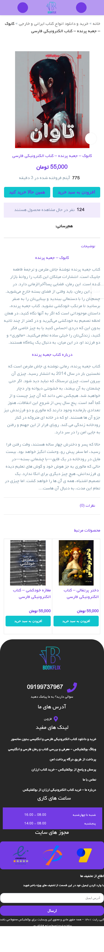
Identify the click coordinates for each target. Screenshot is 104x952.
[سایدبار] (97, 292)
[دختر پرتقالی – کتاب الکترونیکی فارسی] (76, 563)
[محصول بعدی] (85, 43)
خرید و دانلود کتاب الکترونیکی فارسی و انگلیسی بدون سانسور (53, 739)
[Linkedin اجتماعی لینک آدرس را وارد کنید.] (40, 226)
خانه (96, 23)
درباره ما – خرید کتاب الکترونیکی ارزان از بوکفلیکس (59, 789)
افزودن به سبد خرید (76, 192)
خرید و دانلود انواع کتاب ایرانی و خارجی (53, 23)
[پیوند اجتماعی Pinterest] (46, 226)
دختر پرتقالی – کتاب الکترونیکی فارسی (81, 593)
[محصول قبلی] (97, 43)
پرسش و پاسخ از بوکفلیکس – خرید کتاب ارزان (64, 769)
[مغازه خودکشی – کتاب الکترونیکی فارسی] (28, 563)
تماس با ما (89, 779)
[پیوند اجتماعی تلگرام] (34, 226)
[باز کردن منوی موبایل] (23, 8)
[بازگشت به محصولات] (91, 43)
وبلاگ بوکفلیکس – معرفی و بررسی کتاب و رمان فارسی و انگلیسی (52, 749)
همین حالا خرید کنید (27, 192)
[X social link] (52, 226)
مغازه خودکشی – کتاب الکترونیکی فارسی (32, 593)
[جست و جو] (81, 8)
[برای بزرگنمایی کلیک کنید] (90, 138)
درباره (67, 354)
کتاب (57, 354)
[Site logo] (52, 7)
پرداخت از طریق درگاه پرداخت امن (73, 759)
